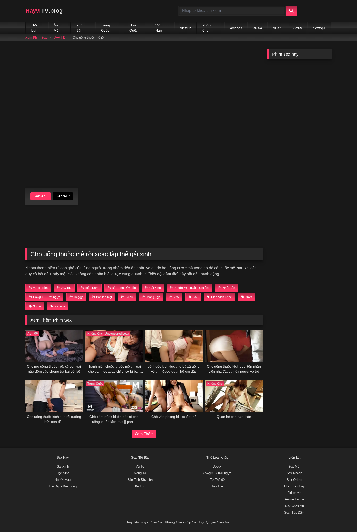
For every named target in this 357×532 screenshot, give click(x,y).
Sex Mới (294, 466)
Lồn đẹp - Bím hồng (62, 486)
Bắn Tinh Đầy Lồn (140, 479)
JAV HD (59, 37)
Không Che (207, 27)
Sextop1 (319, 28)
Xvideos (236, 28)
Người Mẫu (63, 479)
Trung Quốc (105, 27)
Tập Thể (217, 486)
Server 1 (40, 196)
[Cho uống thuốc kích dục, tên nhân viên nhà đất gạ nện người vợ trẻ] (234, 346)
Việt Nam (159, 27)
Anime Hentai (294, 499)
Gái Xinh (63, 466)
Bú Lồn (140, 486)
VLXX (277, 28)
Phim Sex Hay (294, 486)
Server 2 (63, 196)
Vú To (140, 466)
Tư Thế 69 (217, 479)
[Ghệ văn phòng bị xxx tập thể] (174, 396)
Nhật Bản (80, 27)
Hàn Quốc (133, 27)
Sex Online (294, 479)
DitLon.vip (294, 493)
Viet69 (297, 28)
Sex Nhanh (294, 473)
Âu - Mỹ (57, 27)
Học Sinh (62, 473)
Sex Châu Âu (294, 506)
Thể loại (34, 27)
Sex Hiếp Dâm (294, 512)
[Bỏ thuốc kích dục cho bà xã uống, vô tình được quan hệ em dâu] (174, 346)
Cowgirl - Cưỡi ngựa (217, 473)
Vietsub (185, 28)
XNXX (257, 28)
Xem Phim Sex (36, 37)
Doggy (217, 466)
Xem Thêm (144, 434)
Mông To (140, 473)
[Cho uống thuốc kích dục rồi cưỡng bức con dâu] (54, 396)
